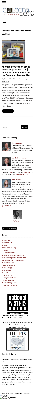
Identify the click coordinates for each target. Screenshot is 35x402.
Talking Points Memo (9, 278)
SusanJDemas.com (8, 273)
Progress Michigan (8, 265)
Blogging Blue (6, 240)
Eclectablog (23, 79)
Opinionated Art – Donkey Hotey (13, 260)
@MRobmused (27, 172)
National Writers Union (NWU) (12, 318)
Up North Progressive (9, 283)
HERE (11, 172)
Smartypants (6, 270)
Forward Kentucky (8, 253)
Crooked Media (7, 243)
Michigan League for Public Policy (14, 258)
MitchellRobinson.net (21, 174)
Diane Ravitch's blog (9, 248)
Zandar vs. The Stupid (9, 285)
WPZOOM (13, 398)
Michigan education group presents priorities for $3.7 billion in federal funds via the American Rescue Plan (17, 71)
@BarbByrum (6, 206)
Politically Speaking (8, 263)
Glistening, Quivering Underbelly (13, 255)
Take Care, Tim (7, 275)
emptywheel (6, 250)
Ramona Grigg (7, 268)
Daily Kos (5, 245)
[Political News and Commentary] (18, 11)
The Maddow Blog (8, 280)
